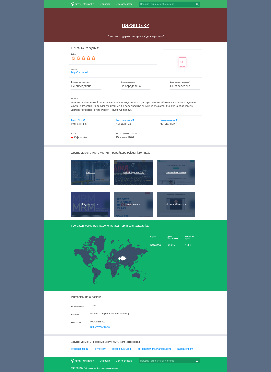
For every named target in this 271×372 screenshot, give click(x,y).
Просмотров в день (167, 120)
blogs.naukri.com (122, 348)
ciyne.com (100, 348)
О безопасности (124, 4)
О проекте (105, 4)
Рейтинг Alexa (76, 120)
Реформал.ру (90, 368)
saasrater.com (185, 348)
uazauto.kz (135, 25)
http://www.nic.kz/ (100, 326)
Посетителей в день (124, 120)
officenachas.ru (79, 348)
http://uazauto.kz (80, 72)
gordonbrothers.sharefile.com (154, 348)
